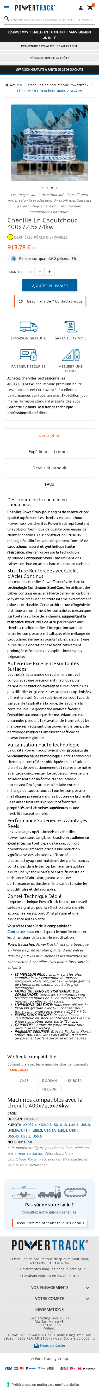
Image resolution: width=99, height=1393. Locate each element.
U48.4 (26, 1130)
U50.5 (62, 1130)
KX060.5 (45, 1124)
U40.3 (73, 1124)
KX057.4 (30, 1124)
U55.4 (74, 1130)
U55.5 (25, 1136)
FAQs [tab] (49, 484)
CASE (24, 1080)
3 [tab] (52, 188)
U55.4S (13, 1136)
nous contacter (30, 1153)
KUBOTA (75, 1080)
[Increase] (49, 271)
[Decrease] (40, 271)
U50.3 (37, 1130)
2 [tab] (47, 188)
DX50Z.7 (31, 1118)
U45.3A (13, 1130)
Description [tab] (50, 435)
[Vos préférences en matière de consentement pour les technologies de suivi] (43, 1384)
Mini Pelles (19, 1070)
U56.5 (37, 1136)
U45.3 (85, 1124)
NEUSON (49, 1089)
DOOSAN (49, 1080)
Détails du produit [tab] (49, 468)
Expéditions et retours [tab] (49, 452)
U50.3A (50, 1130)
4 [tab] (56, 188)
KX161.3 (60, 1124)
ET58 (28, 1141)
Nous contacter (49, 1345)
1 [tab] (42, 188)
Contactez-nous (20, 931)
